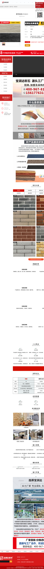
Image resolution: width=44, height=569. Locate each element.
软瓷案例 (5, 70)
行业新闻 (28, 8)
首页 (2, 551)
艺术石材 (17, 17)
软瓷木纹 (5, 82)
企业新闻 (28, 6)
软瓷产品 (11, 6)
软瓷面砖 (17, 6)
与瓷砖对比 (21, 8)
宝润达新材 (6, 6)
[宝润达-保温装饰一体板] (10, 31)
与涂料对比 (21, 6)
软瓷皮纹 (17, 13)
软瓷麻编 (17, 15)
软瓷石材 (17, 8)
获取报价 (27, 45)
